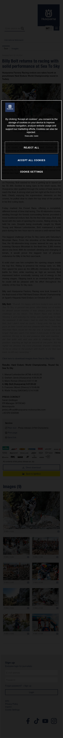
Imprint (36, 136)
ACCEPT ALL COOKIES (31, 160)
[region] (31, 140)
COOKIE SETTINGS (31, 171)
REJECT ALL (31, 147)
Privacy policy (29, 136)
